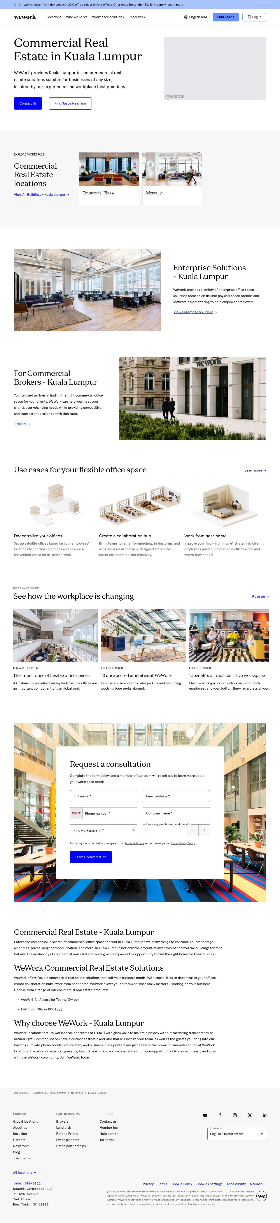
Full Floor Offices (34, 1009)
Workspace (21, 1092)
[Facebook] (220, 1115)
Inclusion (20, 1134)
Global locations (25, 1121)
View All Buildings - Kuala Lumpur (39, 194)
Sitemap (256, 1184)
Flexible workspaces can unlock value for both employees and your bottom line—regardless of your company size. (229, 688)
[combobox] (76, 813)
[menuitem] (53, 17)
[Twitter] (250, 1115)
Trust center (22, 1158)
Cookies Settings (209, 1184)
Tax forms (107, 1140)
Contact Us (28, 103)
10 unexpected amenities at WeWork (136, 676)
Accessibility (236, 1184)
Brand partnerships (71, 1146)
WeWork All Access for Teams (43, 999)
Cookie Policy (182, 1184)
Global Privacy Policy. (183, 843)
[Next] (20, 4)
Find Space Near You (70, 103)
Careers (19, 1140)
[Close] (264, 4)
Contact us (108, 1121)
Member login (110, 1127)
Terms (162, 1184)
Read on (259, 596)
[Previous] (15, 4)
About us (20, 1127)
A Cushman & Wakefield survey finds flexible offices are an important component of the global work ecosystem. (55, 688)
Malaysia (77, 1092)
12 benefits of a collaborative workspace (227, 676)
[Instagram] (235, 1115)
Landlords (63, 1127)
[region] (215, 68)
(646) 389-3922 (27, 1183)
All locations (23, 1172)
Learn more (175, 4)
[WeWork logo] (25, 16)
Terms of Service (134, 843)
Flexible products (203, 668)
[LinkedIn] (264, 1115)
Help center (109, 1134)
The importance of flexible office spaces (51, 676)
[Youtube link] (205, 1115)
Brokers (62, 1121)
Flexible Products (114, 668)
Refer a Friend (67, 1134)
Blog (16, 1152)
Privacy (148, 1184)
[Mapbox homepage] (174, 96)
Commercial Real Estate (49, 1092)
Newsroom (21, 1146)
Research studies (25, 668)
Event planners (67, 1140)
